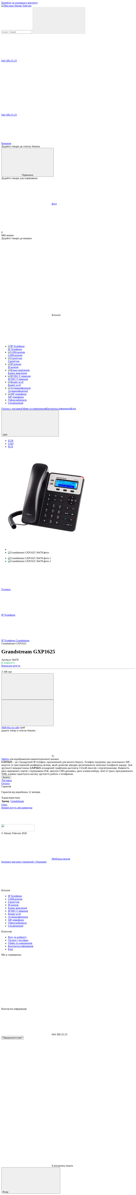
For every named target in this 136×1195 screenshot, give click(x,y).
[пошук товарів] (59, 20)
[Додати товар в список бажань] (27, 713)
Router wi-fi (14, 913)
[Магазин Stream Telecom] (17, 830)
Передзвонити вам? (12, 1037)
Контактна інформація (58, 408)
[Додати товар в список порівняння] (27, 686)
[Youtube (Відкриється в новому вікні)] (26, 289)
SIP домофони (16, 919)
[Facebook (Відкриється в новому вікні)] (76, 263)
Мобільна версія (60, 858)
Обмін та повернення (34, 408)
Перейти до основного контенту (19, 2)
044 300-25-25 (9, 60)
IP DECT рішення (18, 910)
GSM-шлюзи (15, 899)
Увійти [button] (5, 759)
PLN (10, 446)
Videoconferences (17, 922)
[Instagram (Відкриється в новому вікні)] (26, 263)
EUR (10, 440)
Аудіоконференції (18, 916)
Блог (73, 408)
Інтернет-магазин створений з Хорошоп (24, 861)
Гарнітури (13, 902)
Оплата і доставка (11, 408)
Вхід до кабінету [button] (17, 937)
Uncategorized (15, 925)
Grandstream (17, 801)
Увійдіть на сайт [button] (10, 727)
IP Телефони (15, 896)
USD (10, 443)
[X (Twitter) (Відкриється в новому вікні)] (76, 289)
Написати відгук (10, 665)
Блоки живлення (17, 908)
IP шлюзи (13, 905)
